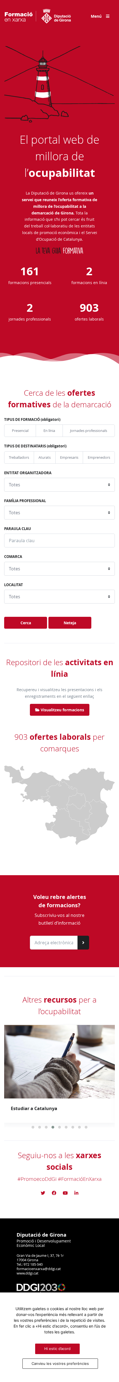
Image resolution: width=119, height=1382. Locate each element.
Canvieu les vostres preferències (60, 1363)
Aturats (44, 457)
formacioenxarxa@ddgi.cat (39, 1268)
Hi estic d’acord (57, 1348)
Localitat (13, 584)
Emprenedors (99, 457)
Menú (96, 16)
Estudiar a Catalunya (34, 1108)
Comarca (13, 556)
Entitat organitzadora (27, 472)
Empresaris (69, 457)
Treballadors (19, 457)
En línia (49, 430)
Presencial (20, 430)
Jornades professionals (88, 430)
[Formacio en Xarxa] (37, 16)
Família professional (25, 500)
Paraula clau (17, 528)
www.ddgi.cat (27, 1273)
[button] (33, 1127)
